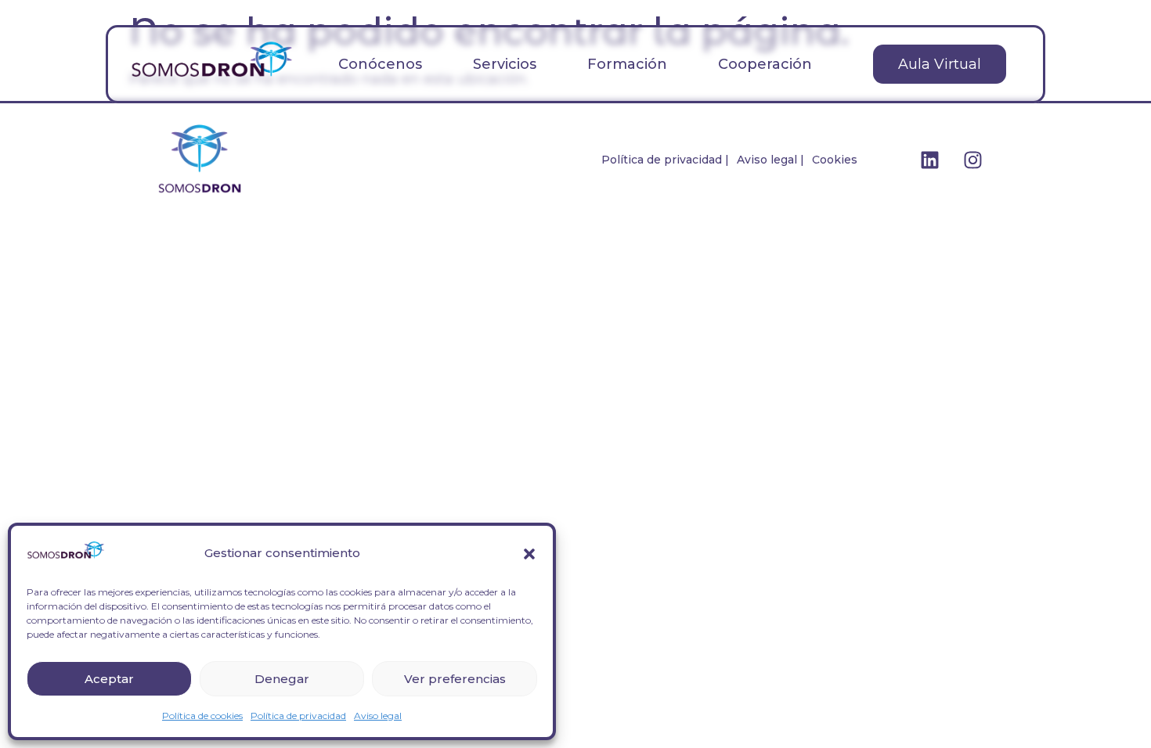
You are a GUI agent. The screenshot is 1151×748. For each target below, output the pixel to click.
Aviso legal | (770, 160)
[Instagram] (973, 159)
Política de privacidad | (665, 160)
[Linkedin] (930, 159)
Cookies (834, 160)
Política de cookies (202, 715)
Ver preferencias (455, 678)
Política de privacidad (298, 715)
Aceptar (109, 678)
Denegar (281, 678)
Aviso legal (378, 715)
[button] (529, 554)
